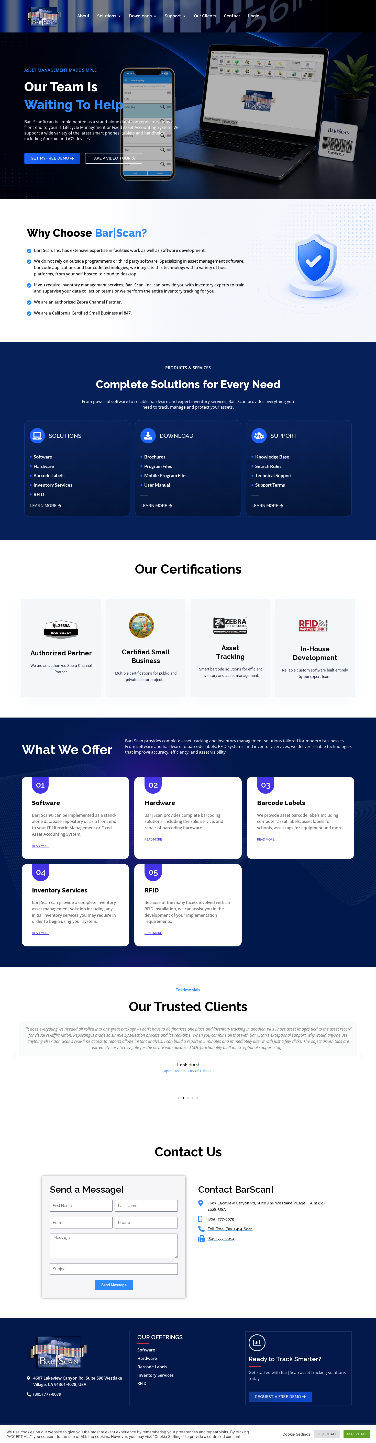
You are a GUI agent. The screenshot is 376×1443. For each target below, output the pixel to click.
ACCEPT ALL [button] (357, 1434)
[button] (15, 1056)
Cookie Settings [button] (296, 1434)
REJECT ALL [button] (327, 1434)
